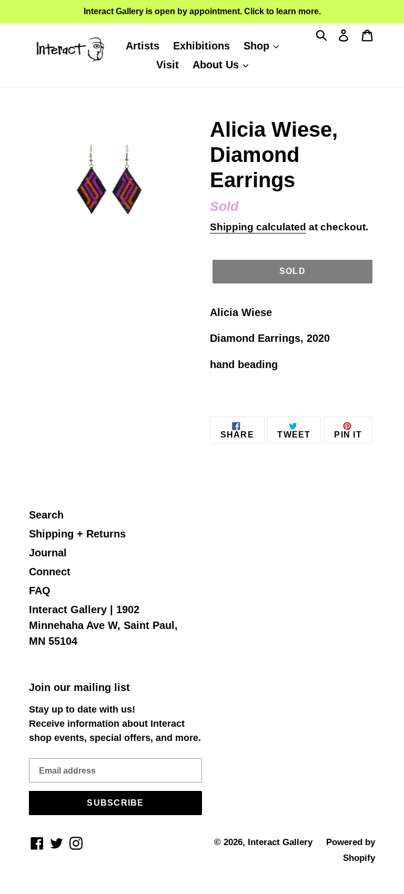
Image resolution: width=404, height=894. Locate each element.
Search (46, 515)
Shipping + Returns (77, 534)
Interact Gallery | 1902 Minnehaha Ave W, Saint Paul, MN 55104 (103, 625)
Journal (48, 552)
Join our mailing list (79, 687)
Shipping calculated (258, 226)
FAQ (39, 590)
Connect (49, 571)
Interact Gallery (280, 842)
